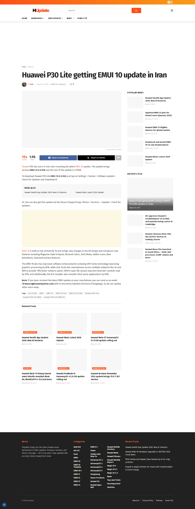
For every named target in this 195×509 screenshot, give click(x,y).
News (69, 18)
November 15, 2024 (29, 383)
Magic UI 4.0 (112, 473)
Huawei (25, 166)
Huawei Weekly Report (113, 461)
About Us (136, 500)
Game (93, 450)
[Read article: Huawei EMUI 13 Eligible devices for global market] (135, 131)
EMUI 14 (77, 485)
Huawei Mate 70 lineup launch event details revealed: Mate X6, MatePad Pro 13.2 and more (37, 376)
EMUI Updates (54, 18)
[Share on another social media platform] (118, 157)
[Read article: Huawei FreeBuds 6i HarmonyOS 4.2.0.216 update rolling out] (71, 360)
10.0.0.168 (32, 293)
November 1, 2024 (98, 383)
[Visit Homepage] (40, 10)
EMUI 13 (77, 481)
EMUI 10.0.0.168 (75, 293)
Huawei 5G (94, 481)
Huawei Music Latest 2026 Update (90, 192)
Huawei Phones (113, 456)
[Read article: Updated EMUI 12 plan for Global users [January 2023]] (135, 117)
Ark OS (77, 450)
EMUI (42, 293)
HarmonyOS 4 (64, 368)
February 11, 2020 (152, 148)
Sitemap (159, 500)
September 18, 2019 (153, 243)
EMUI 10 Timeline (77, 466)
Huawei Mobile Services (113, 448)
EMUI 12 (77, 478)
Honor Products (97, 478)
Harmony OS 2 (96, 460)
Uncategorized (113, 484)
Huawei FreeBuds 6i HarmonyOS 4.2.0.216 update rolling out (70, 376)
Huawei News (112, 453)
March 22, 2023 (151, 133)
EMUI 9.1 (94, 447)
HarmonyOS (37, 18)
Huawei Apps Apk (30, 332)
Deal (76, 454)
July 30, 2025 (96, 344)
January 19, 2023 (152, 119)
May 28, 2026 (62, 344)
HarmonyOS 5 (98, 332)
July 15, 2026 (27, 344)
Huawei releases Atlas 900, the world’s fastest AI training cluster (158, 237)
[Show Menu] (172, 10)
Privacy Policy (147, 500)
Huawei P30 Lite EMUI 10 (54, 297)
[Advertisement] (97, 44)
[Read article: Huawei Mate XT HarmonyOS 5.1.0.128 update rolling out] (106, 324)
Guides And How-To (95, 455)
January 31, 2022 (152, 261)
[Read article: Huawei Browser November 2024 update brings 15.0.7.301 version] (106, 360)
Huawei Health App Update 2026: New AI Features (46, 192)
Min (31, 84)
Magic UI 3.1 (112, 469)
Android (77, 447)
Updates (62, 84)
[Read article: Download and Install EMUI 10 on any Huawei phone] (135, 146)
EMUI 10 (31, 67)
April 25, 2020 (135, 208)
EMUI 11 (77, 474)
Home (24, 18)
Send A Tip (82, 18)
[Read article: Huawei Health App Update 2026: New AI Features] (37, 324)
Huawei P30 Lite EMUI (32, 297)
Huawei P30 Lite (92, 293)
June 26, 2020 (151, 228)
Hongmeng (95, 474)
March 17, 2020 (42, 84)
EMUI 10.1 (77, 471)
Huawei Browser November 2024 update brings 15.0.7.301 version (105, 376)
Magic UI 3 (111, 466)
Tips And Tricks (114, 480)
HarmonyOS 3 (96, 463)
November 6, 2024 (64, 383)
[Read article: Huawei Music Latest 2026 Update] (71, 324)
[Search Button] (136, 10)
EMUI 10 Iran (61, 293)
